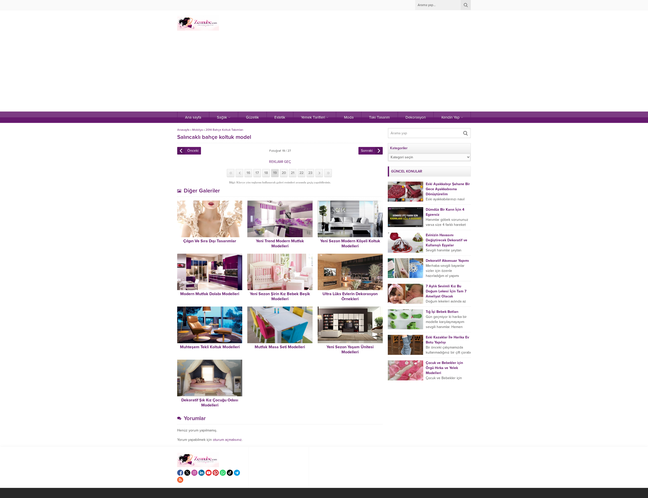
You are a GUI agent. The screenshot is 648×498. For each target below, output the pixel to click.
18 (266, 173)
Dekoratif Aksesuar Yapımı (447, 260)
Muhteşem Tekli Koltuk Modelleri (210, 347)
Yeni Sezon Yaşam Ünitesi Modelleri (350, 349)
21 (292, 173)
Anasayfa (183, 130)
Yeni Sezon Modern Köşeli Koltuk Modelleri (350, 244)
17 (257, 173)
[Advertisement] (324, 73)
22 (301, 173)
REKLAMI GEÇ (280, 162)
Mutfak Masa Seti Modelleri (280, 347)
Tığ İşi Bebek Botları (442, 312)
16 (248, 173)
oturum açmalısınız (227, 440)
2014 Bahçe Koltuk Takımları (224, 130)
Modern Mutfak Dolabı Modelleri (209, 293)
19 (275, 173)
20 (284, 173)
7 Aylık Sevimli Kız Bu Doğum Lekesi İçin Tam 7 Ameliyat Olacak (446, 291)
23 (310, 173)
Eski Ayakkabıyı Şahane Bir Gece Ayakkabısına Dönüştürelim (448, 189)
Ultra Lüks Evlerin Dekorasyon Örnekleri (350, 296)
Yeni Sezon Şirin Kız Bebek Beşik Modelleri (280, 296)
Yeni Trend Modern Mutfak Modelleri (280, 244)
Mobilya (197, 130)
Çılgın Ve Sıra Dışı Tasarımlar (209, 241)
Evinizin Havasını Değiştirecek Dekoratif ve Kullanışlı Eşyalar (446, 240)
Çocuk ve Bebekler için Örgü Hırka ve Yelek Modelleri (444, 368)
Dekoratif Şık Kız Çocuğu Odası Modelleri (209, 403)
